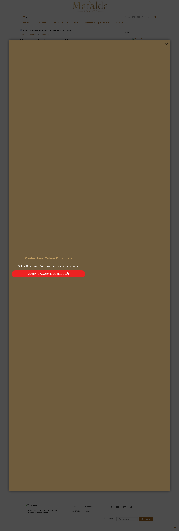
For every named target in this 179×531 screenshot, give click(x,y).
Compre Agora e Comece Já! (48, 273)
